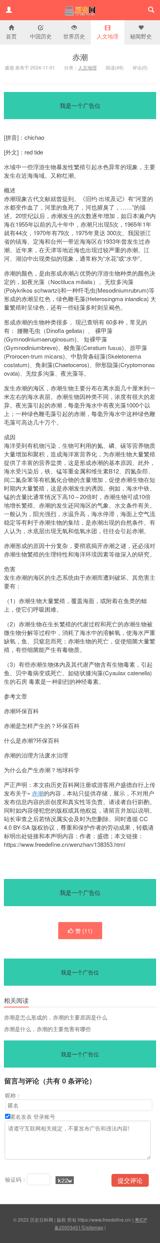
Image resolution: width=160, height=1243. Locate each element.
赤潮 (80, 56)
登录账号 (44, 1116)
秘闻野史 (141, 36)
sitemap (95, 1227)
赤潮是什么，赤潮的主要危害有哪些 (47, 1029)
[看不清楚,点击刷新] (65, 1180)
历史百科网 (80, 10)
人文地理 (107, 36)
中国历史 (41, 36)
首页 (11, 36)
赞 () (83, 930)
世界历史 (74, 36)
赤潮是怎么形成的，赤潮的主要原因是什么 (55, 1017)
